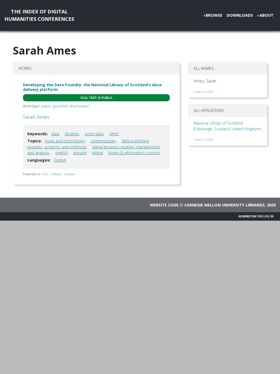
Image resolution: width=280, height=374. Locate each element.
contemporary (103, 140)
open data (94, 133)
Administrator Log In (255, 216)
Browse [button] (214, 15)
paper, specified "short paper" (65, 105)
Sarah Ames (36, 117)
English (60, 160)
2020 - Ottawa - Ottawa (58, 174)
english (61, 152)
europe (80, 152)
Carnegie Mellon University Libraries (224, 205)
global (97, 152)
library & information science (134, 152)
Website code (164, 205)
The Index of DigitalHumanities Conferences (39, 15)
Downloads (240, 15)
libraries (72, 133)
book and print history (65, 140)
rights (114, 133)
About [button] (266, 15)
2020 (210, 92)
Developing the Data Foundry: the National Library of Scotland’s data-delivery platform (93, 87)
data (55, 133)
